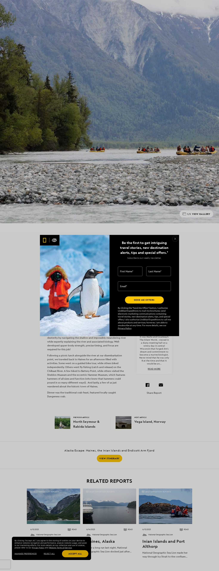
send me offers (144, 299)
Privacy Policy (124, 328)
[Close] (175, 239)
